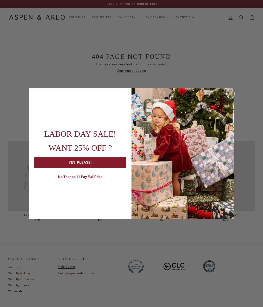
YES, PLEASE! (80, 162)
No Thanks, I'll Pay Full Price (80, 177)
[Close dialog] (230, 94)
